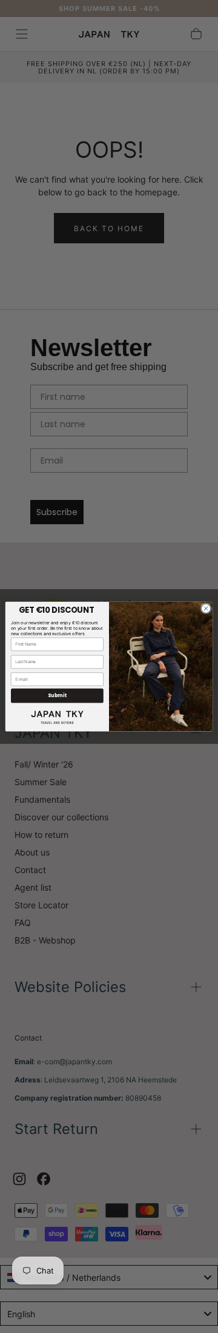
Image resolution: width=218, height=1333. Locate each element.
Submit (57, 695)
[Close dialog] (205, 608)
